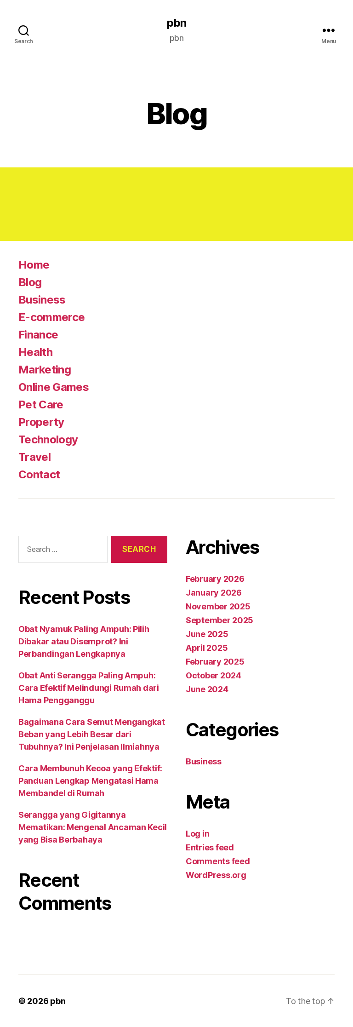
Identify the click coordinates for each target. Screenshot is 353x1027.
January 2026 (214, 592)
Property (41, 422)
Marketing (44, 369)
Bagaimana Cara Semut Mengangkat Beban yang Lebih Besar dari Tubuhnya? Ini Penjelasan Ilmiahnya (91, 734)
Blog (29, 282)
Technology (48, 439)
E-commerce (51, 317)
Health (35, 352)
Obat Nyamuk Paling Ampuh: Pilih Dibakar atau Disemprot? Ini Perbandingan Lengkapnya (83, 641)
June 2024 (207, 689)
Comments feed (218, 861)
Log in (197, 833)
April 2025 (207, 648)
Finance (38, 334)
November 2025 (218, 606)
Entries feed (210, 847)
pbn (176, 23)
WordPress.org (216, 875)
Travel (34, 457)
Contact (39, 474)
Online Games (53, 387)
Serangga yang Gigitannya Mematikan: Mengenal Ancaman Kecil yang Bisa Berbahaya (92, 827)
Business (42, 299)
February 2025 (215, 661)
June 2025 (207, 634)
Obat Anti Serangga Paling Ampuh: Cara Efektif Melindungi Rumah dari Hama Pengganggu (88, 688)
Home (33, 264)
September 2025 (219, 620)
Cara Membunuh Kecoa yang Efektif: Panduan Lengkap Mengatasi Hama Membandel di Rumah (90, 780)
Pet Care (40, 404)
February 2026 (215, 579)
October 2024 (213, 675)
